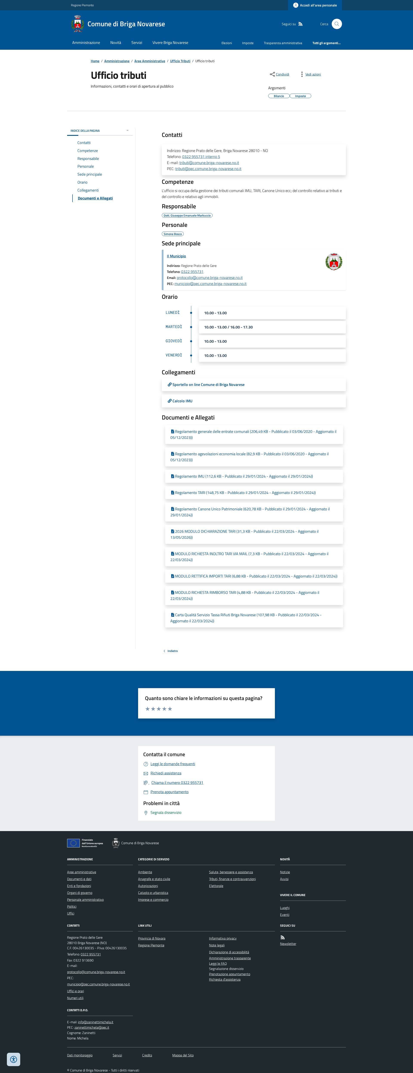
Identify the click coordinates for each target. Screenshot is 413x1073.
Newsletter (288, 943)
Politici (71, 906)
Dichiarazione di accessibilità (229, 952)
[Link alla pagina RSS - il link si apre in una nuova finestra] (300, 24)
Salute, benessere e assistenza (231, 872)
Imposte (248, 42)
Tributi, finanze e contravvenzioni (232, 878)
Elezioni (227, 42)
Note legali (217, 945)
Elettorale (216, 885)
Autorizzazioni (148, 885)
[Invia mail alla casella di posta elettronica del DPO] (95, 1022)
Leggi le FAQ (218, 963)
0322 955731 (192, 271)
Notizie (285, 872)
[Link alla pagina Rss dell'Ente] (282, 937)
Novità (115, 42)
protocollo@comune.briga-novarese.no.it (210, 277)
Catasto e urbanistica (153, 892)
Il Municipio (176, 256)
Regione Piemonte (82, 5)
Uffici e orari (75, 991)
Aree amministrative (81, 872)
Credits (147, 1055)
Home (95, 60)
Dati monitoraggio (79, 1055)
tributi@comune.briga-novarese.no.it (209, 163)
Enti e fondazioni (79, 885)
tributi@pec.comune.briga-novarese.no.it (208, 169)
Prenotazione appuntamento (229, 974)
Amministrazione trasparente (230, 958)
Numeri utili (75, 997)
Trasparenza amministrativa (283, 42)
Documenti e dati (79, 878)
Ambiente (145, 872)
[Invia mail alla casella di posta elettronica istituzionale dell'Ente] (96, 971)
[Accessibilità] (13, 1059)
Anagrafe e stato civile (154, 878)
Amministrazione (86, 42)
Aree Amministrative (149, 60)
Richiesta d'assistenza (224, 979)
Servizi (136, 42)
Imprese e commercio (153, 899)
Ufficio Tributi (180, 60)
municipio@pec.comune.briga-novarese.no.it (210, 283)
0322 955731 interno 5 (201, 156)
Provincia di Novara (151, 938)
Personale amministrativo (85, 899)
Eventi (284, 914)
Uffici (70, 913)
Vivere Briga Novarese (170, 42)
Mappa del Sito (183, 1055)
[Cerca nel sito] (335, 24)
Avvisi (284, 878)
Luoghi (285, 907)
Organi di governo (79, 892)
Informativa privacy (223, 938)
